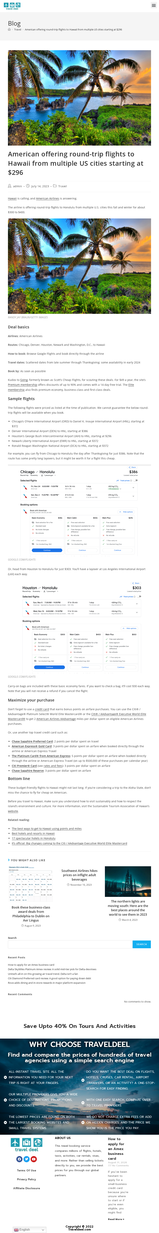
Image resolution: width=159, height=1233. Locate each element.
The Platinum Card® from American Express (41, 756)
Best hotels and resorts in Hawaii (33, 833)
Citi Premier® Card (24, 766)
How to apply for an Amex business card (31, 964)
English (24, 1229)
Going (24, 380)
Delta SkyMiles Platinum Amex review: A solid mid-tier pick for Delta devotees (52, 969)
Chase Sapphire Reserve (28, 770)
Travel (62, 186)
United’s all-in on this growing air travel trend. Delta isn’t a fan (43, 974)
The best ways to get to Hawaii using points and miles (47, 828)
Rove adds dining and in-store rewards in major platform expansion (47, 983)
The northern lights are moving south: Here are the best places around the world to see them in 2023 (128, 907)
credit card (42, 709)
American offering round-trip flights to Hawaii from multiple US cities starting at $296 (73, 29)
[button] (154, 5)
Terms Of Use (26, 1170)
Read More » (116, 1219)
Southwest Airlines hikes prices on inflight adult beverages (79, 875)
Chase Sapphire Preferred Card (32, 741)
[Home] (9, 29)
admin (17, 186)
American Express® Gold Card (32, 746)
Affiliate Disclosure (26, 1188)
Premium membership (22, 385)
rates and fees (53, 766)
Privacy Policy (26, 1179)
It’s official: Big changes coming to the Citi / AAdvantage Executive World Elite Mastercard (69, 843)
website (13, 811)
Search (12, 938)
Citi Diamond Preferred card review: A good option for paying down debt (49, 978)
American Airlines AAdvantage (56, 719)
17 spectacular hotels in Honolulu (33, 838)
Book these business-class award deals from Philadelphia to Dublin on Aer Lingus (31, 913)
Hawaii (12, 198)
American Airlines (47, 198)
